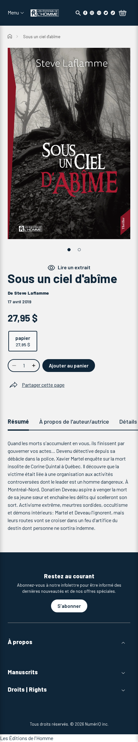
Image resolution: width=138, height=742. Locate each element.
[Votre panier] (122, 13)
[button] (69, 642)
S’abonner (69, 606)
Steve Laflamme (31, 293)
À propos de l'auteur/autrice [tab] (74, 421)
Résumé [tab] (18, 421)
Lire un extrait (74, 267)
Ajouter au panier (69, 365)
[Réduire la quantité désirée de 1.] (13, 365)
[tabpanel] (69, 485)
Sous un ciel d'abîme (41, 36)
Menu (13, 12)
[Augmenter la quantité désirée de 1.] (34, 365)
